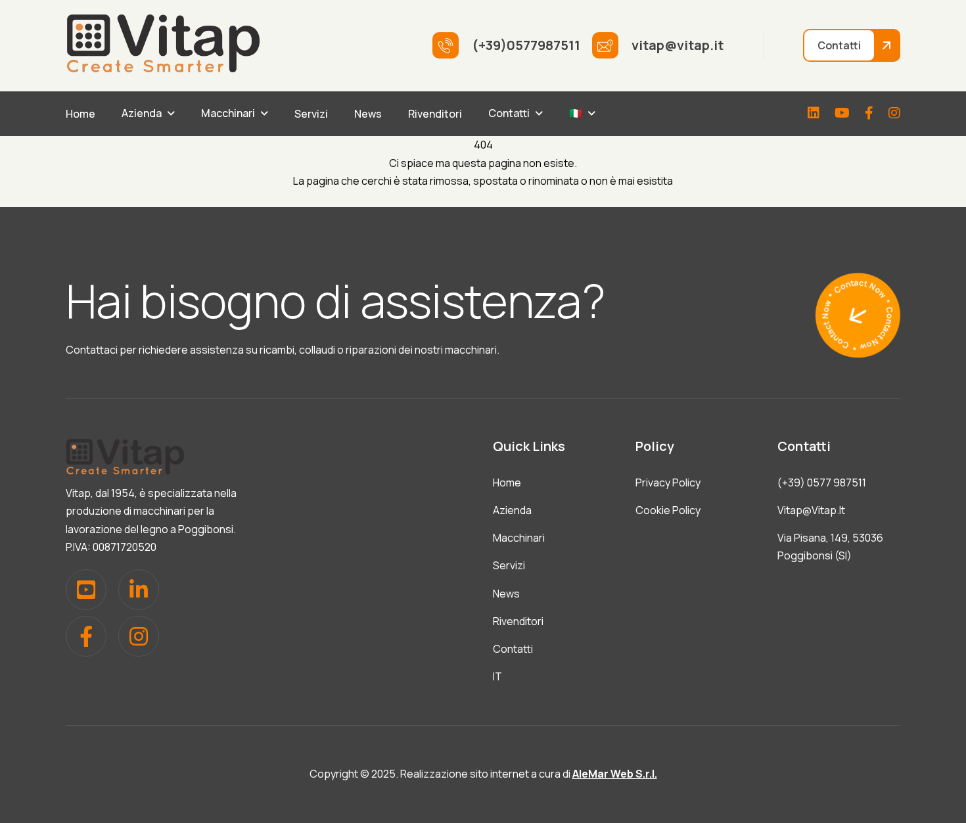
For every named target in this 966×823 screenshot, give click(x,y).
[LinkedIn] (813, 113)
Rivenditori (435, 113)
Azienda (142, 113)
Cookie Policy (668, 510)
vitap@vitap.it (811, 510)
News (368, 113)
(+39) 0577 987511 (821, 482)
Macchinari (228, 113)
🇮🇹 (575, 113)
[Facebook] (869, 113)
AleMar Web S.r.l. (614, 773)
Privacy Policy (668, 482)
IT (497, 676)
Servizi (311, 113)
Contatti (509, 113)
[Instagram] (894, 113)
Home (80, 113)
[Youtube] (842, 113)
